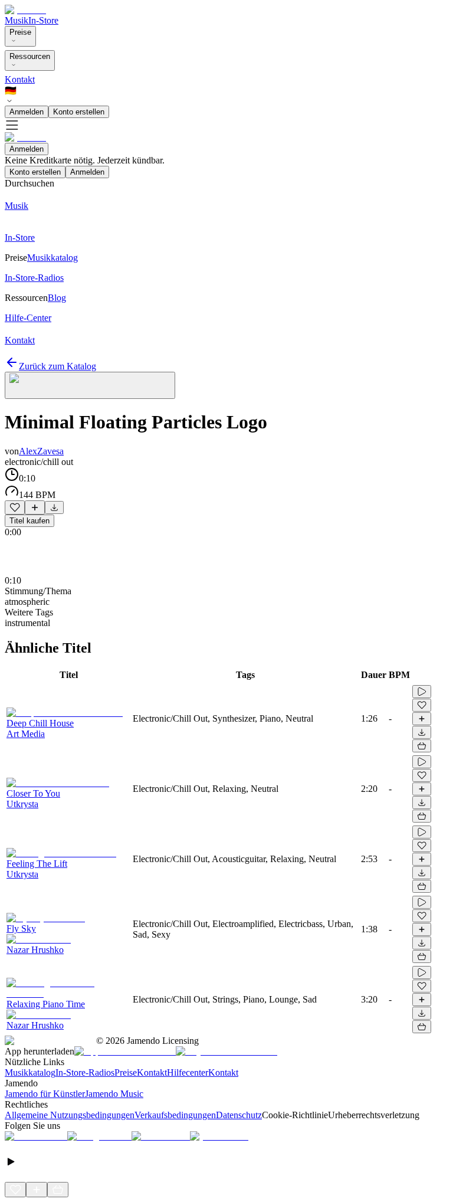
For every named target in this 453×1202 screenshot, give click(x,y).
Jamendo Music (114, 1094)
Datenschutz (239, 1115)
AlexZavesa (41, 451)
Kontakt (20, 79)
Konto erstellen (78, 111)
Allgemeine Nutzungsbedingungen (69, 1115)
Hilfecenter (187, 1072)
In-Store (43, 20)
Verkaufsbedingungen (175, 1115)
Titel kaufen (29, 520)
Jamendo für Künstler (45, 1094)
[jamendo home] (25, 10)
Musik (16, 20)
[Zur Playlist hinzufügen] (35, 507)
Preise (20, 32)
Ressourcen (29, 56)
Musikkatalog (30, 1072)
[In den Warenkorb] (421, 745)
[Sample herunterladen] (54, 507)
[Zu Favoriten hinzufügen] (15, 507)
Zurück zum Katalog (57, 366)
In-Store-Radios (84, 1072)
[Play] (90, 385)
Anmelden (26, 111)
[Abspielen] (421, 691)
